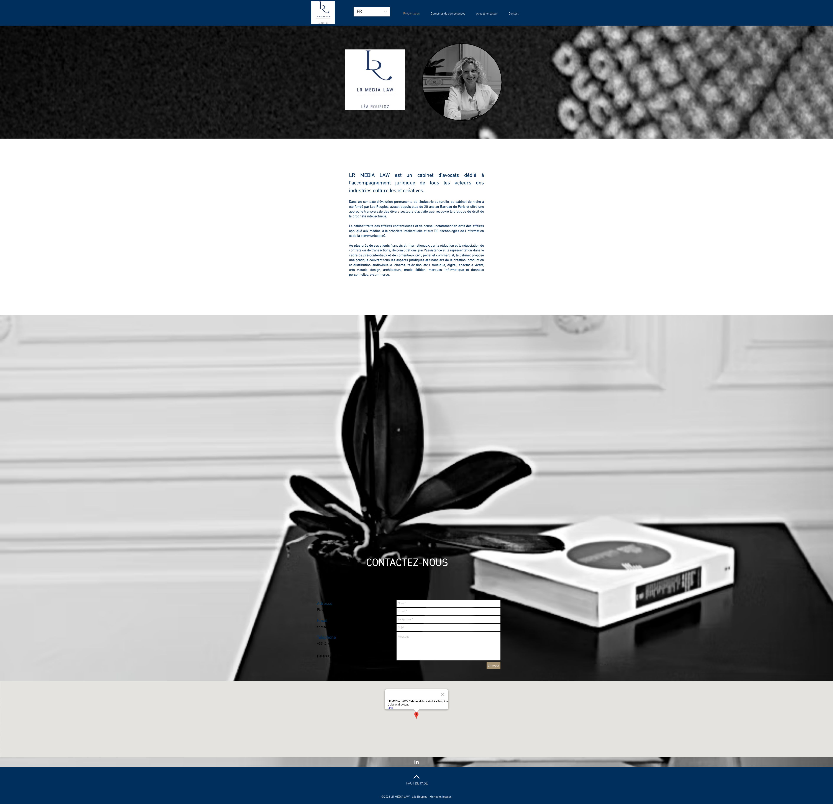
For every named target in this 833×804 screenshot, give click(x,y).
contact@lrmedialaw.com (336, 627)
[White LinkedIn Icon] (416, 762)
